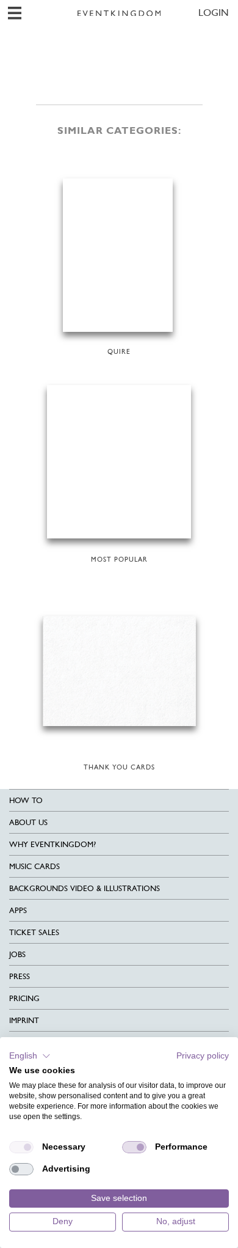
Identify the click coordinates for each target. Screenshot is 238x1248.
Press (19, 976)
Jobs (17, 954)
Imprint (24, 1020)
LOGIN (213, 12)
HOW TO (26, 800)
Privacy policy (202, 1055)
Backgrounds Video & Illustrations (84, 888)
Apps (18, 910)
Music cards (34, 866)
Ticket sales (34, 932)
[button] (30, 1056)
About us (28, 822)
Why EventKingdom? (52, 844)
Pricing (24, 998)
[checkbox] (21, 1147)
